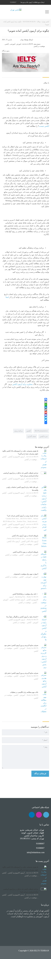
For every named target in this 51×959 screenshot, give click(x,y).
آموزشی (28, 555)
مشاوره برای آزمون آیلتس (22, 384)
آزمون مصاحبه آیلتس (17, 600)
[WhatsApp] (24, 404)
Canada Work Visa (12, 519)
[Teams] (24, 415)
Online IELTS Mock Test (16, 538)
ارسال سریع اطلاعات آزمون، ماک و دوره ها (32, 2)
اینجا (7, 297)
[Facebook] (24, 399)
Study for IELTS (32, 620)
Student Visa (21, 521)
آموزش (35, 555)
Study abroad (32, 521)
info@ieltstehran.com (35, 852)
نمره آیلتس (44, 436)
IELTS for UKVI (26, 519)
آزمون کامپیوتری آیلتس (16, 457)
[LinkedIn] (24, 407)
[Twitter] (24, 420)
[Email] (24, 402)
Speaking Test (20, 597)
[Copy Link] (24, 409)
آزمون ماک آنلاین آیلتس (29, 541)
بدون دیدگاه (6, 51)
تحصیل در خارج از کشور (28, 527)
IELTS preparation (41, 431)
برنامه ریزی (18, 431)
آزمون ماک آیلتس (13, 541)
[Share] (24, 422)
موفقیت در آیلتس (30, 459)
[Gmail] (24, 412)
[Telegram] (24, 417)
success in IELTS (32, 457)
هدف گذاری (31, 436)
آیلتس (29, 431)
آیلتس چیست (44, 126)
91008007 (13, 2)
